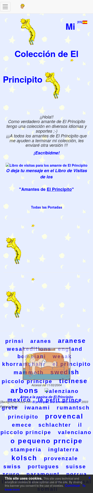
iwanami (37, 408)
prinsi (14, 341)
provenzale (61, 458)
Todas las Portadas (46, 207)
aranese (72, 340)
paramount (43, 474)
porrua (76, 474)
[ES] (80, 22)
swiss (12, 467)
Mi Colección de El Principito (40, 52)
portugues (43, 467)
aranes (40, 341)
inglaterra (63, 450)
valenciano (75, 432)
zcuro (11, 474)
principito (23, 417)
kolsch (24, 458)
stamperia (25, 450)
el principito (71, 364)
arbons (24, 390)
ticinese (73, 381)
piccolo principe (27, 381)
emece (22, 425)
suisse (76, 467)
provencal (64, 416)
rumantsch (73, 408)
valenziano (62, 391)
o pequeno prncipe (46, 441)
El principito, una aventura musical (56, 402)
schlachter (54, 425)
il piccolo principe (41, 428)
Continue (72, 485)
